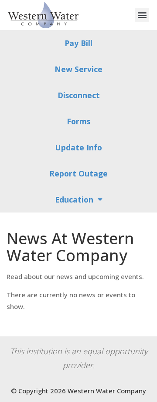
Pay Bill (78, 43)
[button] (142, 15)
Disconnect (79, 95)
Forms (78, 121)
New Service (78, 69)
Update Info (78, 147)
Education (74, 199)
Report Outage (78, 173)
